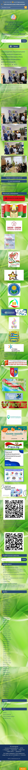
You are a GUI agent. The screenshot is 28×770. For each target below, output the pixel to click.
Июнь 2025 (6, 622)
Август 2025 (6, 618)
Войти (4, 712)
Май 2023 (5, 670)
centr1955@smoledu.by (19, 2)
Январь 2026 (6, 608)
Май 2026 (5, 601)
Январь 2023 (6, 678)
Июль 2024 (6, 643)
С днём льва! (6, 581)
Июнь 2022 (6, 691)
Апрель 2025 (6, 626)
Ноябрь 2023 (6, 659)
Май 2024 (5, 647)
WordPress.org (7, 718)
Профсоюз (18, 751)
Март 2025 (6, 628)
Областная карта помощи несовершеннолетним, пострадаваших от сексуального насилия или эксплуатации (14, 585)
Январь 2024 (6, 655)
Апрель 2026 (6, 603)
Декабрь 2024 (6, 633)
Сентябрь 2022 (7, 686)
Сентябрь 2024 (7, 639)
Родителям (14, 749)
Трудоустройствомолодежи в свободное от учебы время (13, 354)
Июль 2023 (6, 666)
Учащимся (6, 749)
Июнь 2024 (6, 645)
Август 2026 (6, 595)
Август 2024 (6, 641)
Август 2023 (6, 664)
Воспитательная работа (11, 748)
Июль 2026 (6, 597)
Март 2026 (6, 605)
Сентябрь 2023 (7, 662)
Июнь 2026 (6, 599)
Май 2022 (5, 693)
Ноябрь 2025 (6, 612)
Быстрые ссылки (6, 7)
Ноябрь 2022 (6, 682)
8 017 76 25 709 (8, 2)
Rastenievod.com (16, 758)
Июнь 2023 (6, 668)
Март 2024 (6, 651)
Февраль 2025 (6, 630)
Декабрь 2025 (6, 610)
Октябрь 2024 (6, 637)
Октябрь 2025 (6, 614)
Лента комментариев (8, 716)
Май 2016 (5, 695)
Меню (16, 46)
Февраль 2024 (6, 653)
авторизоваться (5, 190)
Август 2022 (6, 688)
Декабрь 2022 (6, 680)
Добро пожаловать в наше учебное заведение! (14, 4)
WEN (9, 758)
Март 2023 (6, 674)
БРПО (21, 748)
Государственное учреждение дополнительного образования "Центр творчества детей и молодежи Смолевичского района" (14, 28)
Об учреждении (14, 746)
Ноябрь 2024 (6, 635)
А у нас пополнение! (14, 181)
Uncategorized (6, 704)
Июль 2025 (6, 620)
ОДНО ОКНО (10, 751)
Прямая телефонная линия (14, 178)
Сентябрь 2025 (7, 616)
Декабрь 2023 (6, 657)
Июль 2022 (6, 689)
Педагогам (21, 749)
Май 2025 (5, 624)
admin (15, 64)
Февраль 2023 (6, 676)
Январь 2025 (6, 632)
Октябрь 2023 (6, 660)
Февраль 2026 (6, 606)
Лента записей (7, 714)
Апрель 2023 (6, 672)
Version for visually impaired (15, 198)
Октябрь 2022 (6, 684)
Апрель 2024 (6, 649)
